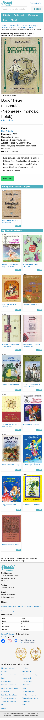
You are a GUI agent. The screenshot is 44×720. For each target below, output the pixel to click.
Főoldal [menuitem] (6, 15)
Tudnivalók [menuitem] (19, 15)
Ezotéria (4, 671)
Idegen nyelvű (27, 678)
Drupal (3, 637)
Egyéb (3, 708)
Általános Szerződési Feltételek (29, 606)
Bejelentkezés (35, 3)
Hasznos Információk (8, 606)
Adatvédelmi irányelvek (9, 611)
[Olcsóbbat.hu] (27, 641)
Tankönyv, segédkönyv (9, 698)
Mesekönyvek (7, 27)
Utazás (3, 705)
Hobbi (3, 678)
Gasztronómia (27, 671)
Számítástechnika (28, 691)
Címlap (4, 25)
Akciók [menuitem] (14, 20)
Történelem (26, 702)
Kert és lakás (27, 681)
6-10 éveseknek (20, 27)
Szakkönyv (5, 691)
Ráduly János (7, 120)
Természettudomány (8, 702)
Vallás (24, 705)
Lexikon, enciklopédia (8, 685)
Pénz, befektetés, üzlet (9, 688)
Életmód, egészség (8, 668)
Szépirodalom (6, 681)
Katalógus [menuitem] (33, 15)
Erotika (25, 668)
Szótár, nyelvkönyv (29, 695)
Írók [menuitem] (5, 20)
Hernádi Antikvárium (8, 634)
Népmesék (33, 27)
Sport (24, 688)
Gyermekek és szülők (9, 675)
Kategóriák (14, 25)
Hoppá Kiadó (7, 131)
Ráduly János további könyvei (16, 186)
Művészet (25, 685)
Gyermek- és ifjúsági (30, 25)
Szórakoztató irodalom (9, 695)
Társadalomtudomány (30, 698)
